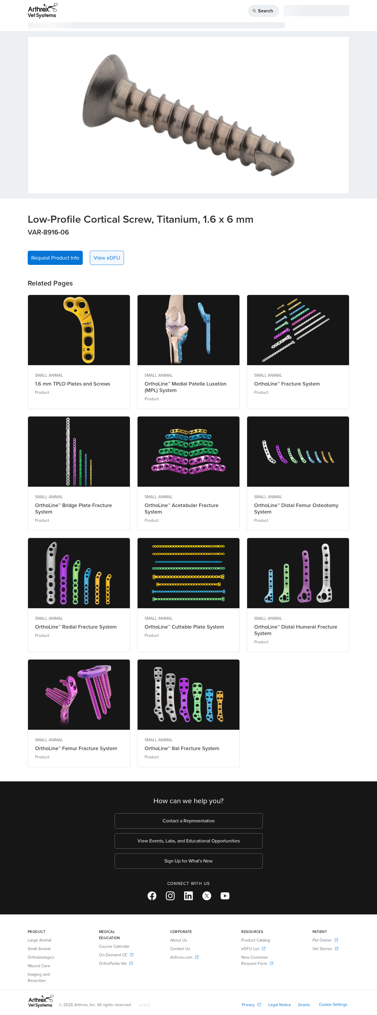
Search (262, 10)
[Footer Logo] (41, 1001)
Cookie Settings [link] (333, 1004)
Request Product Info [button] (55, 258)
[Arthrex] (43, 11)
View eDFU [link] (107, 258)
